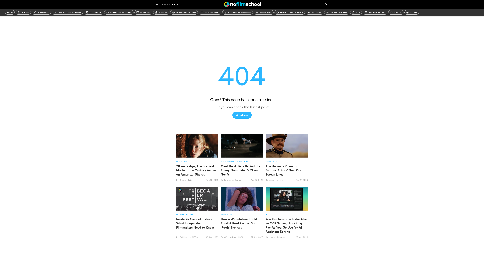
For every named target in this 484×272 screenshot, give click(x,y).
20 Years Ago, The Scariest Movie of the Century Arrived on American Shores (197, 170)
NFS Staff (196, 237)
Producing (163, 12)
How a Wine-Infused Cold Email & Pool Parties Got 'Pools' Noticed (239, 223)
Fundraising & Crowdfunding (239, 12)
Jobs (358, 12)
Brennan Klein (186, 180)
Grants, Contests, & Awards (291, 12)
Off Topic (397, 12)
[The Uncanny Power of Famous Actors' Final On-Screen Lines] (287, 145)
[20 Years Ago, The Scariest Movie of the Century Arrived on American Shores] (197, 145)
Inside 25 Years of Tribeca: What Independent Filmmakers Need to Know (195, 223)
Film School (316, 12)
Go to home (242, 115)
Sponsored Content (233, 180)
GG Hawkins (185, 237)
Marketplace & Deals (377, 12)
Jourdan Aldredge (277, 237)
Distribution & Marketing (186, 12)
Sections (168, 4)
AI (12, 12)
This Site (413, 12)
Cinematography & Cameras (69, 12)
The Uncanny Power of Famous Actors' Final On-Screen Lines (283, 170)
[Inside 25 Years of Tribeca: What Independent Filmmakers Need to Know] (197, 198)
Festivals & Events (212, 12)
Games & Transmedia (338, 12)
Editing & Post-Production (120, 12)
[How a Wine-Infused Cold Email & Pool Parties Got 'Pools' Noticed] (242, 198)
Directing (25, 12)
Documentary (95, 12)
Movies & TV (145, 12)
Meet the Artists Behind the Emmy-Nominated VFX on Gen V (240, 170)
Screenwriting (43, 12)
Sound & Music (265, 12)
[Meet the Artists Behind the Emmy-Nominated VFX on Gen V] (242, 145)
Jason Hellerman (276, 180)
